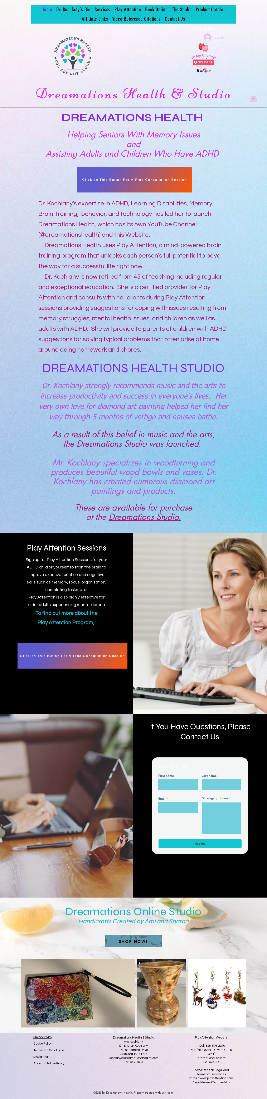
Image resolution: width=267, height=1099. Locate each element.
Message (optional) (215, 798)
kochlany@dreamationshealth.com (133, 1058)
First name (166, 775)
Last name (209, 775)
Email (162, 798)
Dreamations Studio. (145, 517)
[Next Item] (238, 993)
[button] (253, 97)
